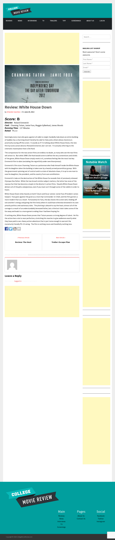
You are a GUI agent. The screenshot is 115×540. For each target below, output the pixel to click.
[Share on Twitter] (10, 229)
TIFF (64, 21)
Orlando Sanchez (13, 112)
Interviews (32, 21)
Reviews (9, 21)
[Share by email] (19, 229)
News (20, 21)
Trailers (53, 21)
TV (43, 21)
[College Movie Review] (32, 497)
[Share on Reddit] (15, 229)
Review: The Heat (23, 242)
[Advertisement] (42, 48)
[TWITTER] (103, 27)
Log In (102, 21)
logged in (17, 281)
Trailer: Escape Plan (61, 242)
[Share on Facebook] (6, 229)
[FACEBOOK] (98, 27)
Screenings (76, 21)
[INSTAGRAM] (109, 27)
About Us (90, 21)
